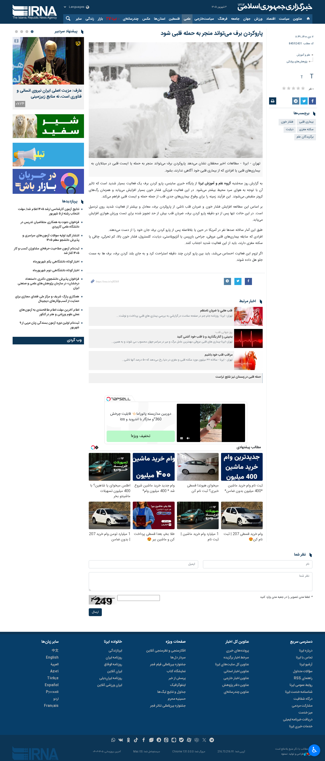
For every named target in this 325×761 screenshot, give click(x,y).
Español (52, 685)
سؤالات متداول (302, 671)
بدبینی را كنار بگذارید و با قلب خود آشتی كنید (204, 336)
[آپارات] (189, 740)
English (52, 658)
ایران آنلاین (114, 671)
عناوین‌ (297, 19)
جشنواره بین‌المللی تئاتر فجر (168, 706)
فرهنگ (222, 19)
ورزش (258, 19)
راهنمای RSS (303, 678)
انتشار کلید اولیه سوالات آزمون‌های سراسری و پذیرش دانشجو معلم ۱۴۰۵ (50, 238)
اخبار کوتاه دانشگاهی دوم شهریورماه (56, 270)
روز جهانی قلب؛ (223, 332)
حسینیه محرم (177, 699)
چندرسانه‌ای (130, 19)
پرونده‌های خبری (237, 651)
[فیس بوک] (143, 740)
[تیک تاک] (136, 740)
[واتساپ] (113, 740)
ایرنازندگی (115, 651)
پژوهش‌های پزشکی (297, 61)
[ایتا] (166, 740)
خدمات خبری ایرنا (300, 726)
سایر (79, 19)
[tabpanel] (48, 73)
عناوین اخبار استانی (236, 671)
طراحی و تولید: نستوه (292, 754)
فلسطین (174, 19)
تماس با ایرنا (304, 658)
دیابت (289, 129)
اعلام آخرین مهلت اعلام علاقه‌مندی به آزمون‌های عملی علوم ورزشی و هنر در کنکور (49, 312)
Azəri (54, 671)
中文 (55, 651)
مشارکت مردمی (302, 706)
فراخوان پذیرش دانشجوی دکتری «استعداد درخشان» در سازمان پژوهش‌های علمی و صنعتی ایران (48, 283)
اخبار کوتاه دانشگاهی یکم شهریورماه (56, 261)
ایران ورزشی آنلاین (109, 685)
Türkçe (53, 678)
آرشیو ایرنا (306, 664)
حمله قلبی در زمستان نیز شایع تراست (238, 377)
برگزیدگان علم (305, 136)
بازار (100, 19)
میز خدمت (305, 713)
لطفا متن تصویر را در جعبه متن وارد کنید (286, 597)
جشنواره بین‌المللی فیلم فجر (168, 664)
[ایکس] (204, 740)
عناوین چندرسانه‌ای (236, 692)
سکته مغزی (306, 129)
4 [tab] (16, 31)
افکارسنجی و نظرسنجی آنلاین (166, 651)
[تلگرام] (212, 740)
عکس (146, 19)
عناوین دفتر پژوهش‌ (235, 685)
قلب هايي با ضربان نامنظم (216, 310)
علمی (187, 19)
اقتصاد (270, 19)
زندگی (89, 19)
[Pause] (181, 438)
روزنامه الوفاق (113, 664)
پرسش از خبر (177, 678)
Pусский (52, 692)
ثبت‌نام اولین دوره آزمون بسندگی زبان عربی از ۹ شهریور (49, 325)
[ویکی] (121, 740)
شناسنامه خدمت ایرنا (298, 692)
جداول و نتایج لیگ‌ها (171, 692)
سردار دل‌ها (178, 658)
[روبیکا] (196, 740)
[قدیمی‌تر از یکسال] (248, 316)
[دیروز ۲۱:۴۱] (48, 61)
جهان (246, 19)
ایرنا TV (111, 19)
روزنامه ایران (114, 658)
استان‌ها (159, 19)
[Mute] (188, 438)
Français (51, 706)
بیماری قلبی (306, 121)
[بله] (181, 740)
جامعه (235, 19)
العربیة (54, 664)
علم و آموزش (303, 55)
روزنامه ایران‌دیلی (110, 678)
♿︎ (314, 750)
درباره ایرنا (305, 651)
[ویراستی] (151, 740)
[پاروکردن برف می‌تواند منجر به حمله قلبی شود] (176, 100)
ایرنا (274, 7)
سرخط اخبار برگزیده (236, 658)
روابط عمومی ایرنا (301, 685)
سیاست (284, 19)
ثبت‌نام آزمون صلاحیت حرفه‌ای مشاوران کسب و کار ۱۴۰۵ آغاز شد (46, 251)
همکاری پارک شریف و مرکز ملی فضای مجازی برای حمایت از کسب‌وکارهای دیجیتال (47, 299)
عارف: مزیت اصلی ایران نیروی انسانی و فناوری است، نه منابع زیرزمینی (49, 93)
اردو (56, 699)
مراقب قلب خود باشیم (218, 354)
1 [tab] (32, 31)
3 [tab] (21, 31)
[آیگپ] (174, 740)
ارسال (95, 612)
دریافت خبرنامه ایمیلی (297, 720)
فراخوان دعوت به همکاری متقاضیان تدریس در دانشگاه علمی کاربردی (50, 224)
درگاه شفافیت (303, 699)
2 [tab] (26, 31)
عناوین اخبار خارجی (236, 678)
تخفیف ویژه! (140, 436)
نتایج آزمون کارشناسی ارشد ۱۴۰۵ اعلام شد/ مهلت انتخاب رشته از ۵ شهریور (48, 211)
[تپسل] (108, 399)
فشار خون (287, 121)
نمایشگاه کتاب (176, 671)
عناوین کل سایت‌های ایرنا (232, 664)
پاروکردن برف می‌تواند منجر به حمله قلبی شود (212, 33)
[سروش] (159, 740)
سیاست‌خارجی (204, 19)
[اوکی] (128, 740)
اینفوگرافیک (178, 685)
